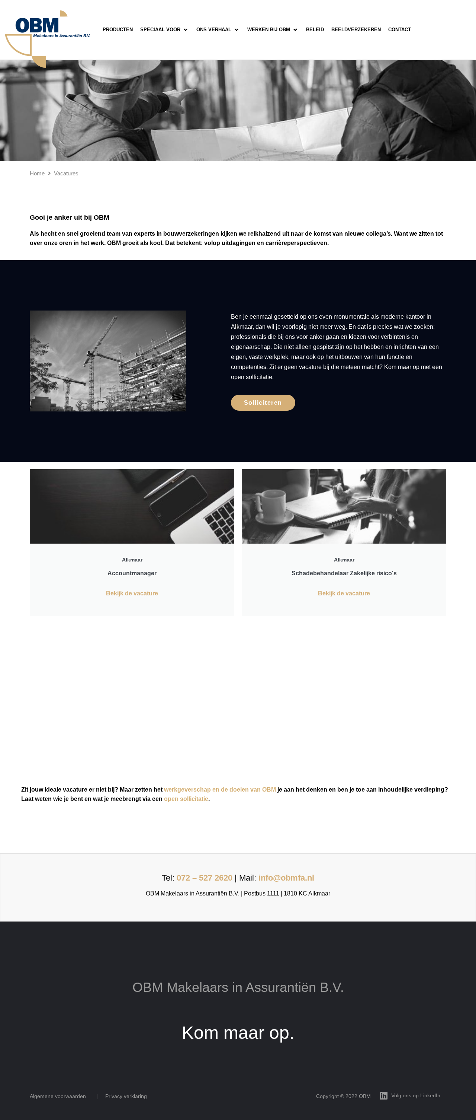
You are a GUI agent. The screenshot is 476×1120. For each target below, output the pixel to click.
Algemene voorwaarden (58, 1096)
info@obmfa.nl (286, 877)
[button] (164, 29)
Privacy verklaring (126, 1096)
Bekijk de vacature (132, 593)
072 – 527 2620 (204, 877)
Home (37, 173)
